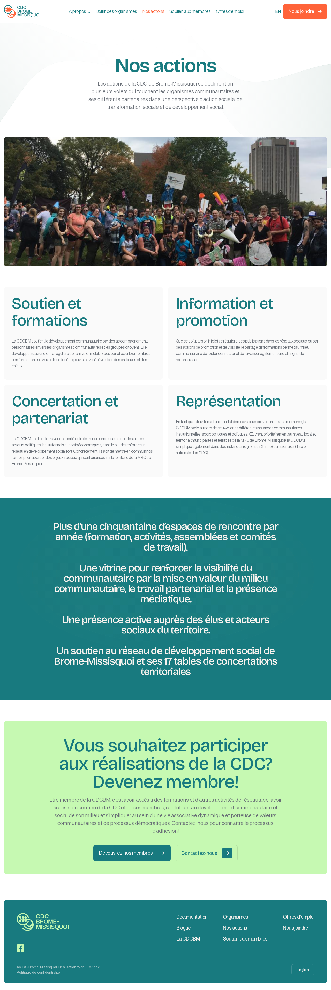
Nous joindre (305, 11)
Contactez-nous (205, 853)
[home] (22, 11)
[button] (79, 12)
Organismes (235, 917)
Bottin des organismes (116, 11)
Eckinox (93, 967)
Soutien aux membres (189, 11)
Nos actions (153, 11)
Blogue (183, 928)
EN (277, 11)
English (303, 969)
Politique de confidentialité (38, 972)
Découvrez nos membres (131, 853)
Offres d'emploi (230, 11)
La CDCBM (188, 939)
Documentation (192, 917)
